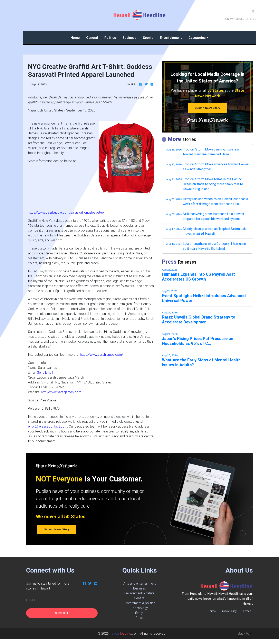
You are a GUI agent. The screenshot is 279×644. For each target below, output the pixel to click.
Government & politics (139, 603)
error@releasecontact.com (47, 426)
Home (77, 37)
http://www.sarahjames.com (61, 392)
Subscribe (62, 613)
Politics (110, 38)
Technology (139, 608)
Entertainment (171, 38)
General (92, 38)
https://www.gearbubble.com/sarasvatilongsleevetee (66, 212)
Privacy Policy (229, 611)
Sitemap (246, 611)
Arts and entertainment (139, 583)
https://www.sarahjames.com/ (101, 354)
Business (129, 38)
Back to (244, 633)
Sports (148, 38)
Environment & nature (139, 593)
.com (123, 633)
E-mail (30, 600)
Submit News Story (207, 108)
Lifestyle (139, 613)
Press (139, 618)
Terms (212, 611)
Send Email (45, 372)
